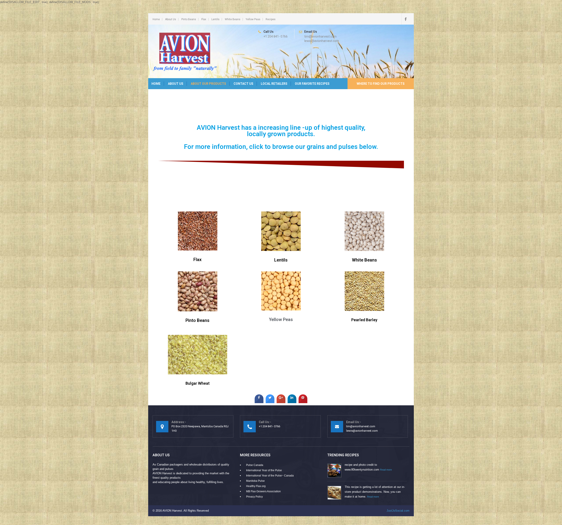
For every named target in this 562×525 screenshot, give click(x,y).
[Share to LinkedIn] (292, 402)
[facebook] (405, 19)
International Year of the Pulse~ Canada (270, 475)
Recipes (271, 19)
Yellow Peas (253, 19)
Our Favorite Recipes (312, 83)
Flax (203, 19)
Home (156, 19)
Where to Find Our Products (381, 83)
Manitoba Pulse (255, 480)
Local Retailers (274, 83)
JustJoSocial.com (398, 510)
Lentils (215, 19)
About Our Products (208, 83)
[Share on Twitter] (270, 402)
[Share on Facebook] (259, 402)
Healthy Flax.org (256, 486)
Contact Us (243, 83)
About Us (170, 19)
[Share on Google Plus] (281, 402)
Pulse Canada (254, 465)
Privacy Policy (254, 496)
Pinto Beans (188, 19)
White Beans (232, 19)
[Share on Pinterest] (303, 402)
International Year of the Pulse (264, 470)
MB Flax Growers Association (263, 491)
